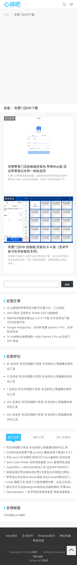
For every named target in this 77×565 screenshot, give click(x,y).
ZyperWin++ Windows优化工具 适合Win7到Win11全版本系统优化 (39, 467)
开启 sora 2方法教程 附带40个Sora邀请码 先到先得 (38, 457)
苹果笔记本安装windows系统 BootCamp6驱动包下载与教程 (39, 477)
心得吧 (33, 552)
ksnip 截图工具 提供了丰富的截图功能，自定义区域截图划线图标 (39, 482)
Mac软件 (11, 535)
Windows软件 (46, 535)
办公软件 (9, 118)
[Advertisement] (38, 61)
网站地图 (38, 556)
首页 (6, 14)
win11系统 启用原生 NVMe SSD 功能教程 (32, 313)
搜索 (67, 284)
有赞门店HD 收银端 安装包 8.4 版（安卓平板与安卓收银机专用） (38, 249)
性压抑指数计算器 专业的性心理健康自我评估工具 (37, 447)
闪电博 (44, 560)
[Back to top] (71, 550)
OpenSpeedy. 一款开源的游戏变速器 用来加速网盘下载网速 (39, 491)
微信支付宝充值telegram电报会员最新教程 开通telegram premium (39, 486)
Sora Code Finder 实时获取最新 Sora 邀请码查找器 (38, 462)
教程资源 (38, 540)
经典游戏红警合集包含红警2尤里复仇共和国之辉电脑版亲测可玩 (39, 472)
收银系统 (9, 198)
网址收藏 (65, 535)
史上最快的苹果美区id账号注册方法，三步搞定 (36, 307)
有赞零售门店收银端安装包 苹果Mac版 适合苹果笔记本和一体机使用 (37, 168)
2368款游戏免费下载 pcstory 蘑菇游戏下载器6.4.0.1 (39, 452)
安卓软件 (27, 535)
